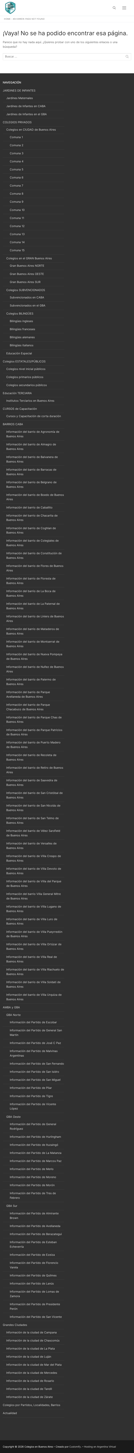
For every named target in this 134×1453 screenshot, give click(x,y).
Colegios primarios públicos (24, 377)
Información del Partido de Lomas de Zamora (34, 1294)
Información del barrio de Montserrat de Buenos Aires (32, 644)
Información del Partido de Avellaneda (35, 1226)
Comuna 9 (16, 201)
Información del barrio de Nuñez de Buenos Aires (35, 669)
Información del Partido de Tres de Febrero (33, 1195)
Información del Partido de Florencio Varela (34, 1265)
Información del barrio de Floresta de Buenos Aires (30, 581)
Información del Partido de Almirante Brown (34, 1216)
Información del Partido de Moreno (33, 1177)
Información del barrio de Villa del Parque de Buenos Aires (33, 883)
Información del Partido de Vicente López (33, 1106)
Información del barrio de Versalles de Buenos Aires (31, 846)
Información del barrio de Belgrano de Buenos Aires (31, 484)
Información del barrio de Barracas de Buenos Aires (31, 472)
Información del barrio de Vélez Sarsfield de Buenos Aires (33, 833)
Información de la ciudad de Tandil (29, 1389)
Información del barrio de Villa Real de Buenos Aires (31, 959)
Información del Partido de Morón (32, 1185)
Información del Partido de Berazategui (36, 1234)
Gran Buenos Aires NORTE (27, 265)
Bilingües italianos (21, 345)
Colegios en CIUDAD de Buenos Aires (31, 129)
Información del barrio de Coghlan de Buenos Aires (31, 530)
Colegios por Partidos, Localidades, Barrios (31, 1405)
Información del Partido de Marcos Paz (36, 1161)
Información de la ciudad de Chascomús (32, 1340)
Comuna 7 (16, 185)
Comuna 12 (17, 226)
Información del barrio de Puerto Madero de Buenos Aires (33, 745)
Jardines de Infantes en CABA (26, 106)
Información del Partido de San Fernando (37, 1063)
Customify (75, 1446)
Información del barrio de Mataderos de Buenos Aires (32, 631)
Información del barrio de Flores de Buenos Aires (34, 568)
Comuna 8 (16, 193)
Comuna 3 (16, 153)
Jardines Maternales (19, 98)
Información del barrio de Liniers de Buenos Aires (35, 619)
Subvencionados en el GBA (27, 305)
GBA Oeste (13, 1116)
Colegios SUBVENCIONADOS (25, 290)
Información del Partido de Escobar (33, 1022)
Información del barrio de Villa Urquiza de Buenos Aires (34, 997)
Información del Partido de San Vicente (36, 1317)
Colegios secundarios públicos (26, 385)
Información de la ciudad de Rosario (30, 1381)
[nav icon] (124, 8)
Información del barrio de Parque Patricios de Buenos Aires (34, 732)
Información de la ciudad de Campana (31, 1332)
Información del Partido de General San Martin (36, 1033)
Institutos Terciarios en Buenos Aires (30, 400)
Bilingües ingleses (21, 321)
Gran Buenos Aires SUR (25, 282)
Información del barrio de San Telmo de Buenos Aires (32, 820)
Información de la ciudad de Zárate (29, 1397)
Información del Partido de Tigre (31, 1096)
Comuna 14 (17, 242)
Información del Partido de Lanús (32, 1283)
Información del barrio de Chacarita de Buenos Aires (32, 518)
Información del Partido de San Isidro (34, 1071)
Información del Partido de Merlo (32, 1169)
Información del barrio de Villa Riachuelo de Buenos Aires (35, 972)
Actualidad (10, 1413)
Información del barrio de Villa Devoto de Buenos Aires (33, 871)
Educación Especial (19, 353)
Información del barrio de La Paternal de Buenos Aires (33, 606)
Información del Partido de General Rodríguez (33, 1126)
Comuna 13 (17, 234)
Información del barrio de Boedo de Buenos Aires (35, 497)
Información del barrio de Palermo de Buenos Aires (31, 682)
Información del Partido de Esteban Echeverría (33, 1244)
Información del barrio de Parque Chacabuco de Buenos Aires (28, 707)
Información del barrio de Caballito (29, 507)
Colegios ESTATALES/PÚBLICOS (24, 361)
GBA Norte (13, 1015)
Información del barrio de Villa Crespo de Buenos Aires (33, 858)
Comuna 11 (17, 218)
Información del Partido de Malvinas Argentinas (34, 1053)
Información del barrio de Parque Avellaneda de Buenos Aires (28, 694)
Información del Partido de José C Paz (35, 1043)
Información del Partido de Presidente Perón (35, 1306)
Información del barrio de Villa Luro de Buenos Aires (31, 921)
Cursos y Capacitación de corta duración (33, 416)
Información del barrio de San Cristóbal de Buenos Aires (34, 795)
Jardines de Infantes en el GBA (26, 114)
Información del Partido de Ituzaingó (34, 1145)
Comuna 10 (17, 210)
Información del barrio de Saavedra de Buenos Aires (31, 782)
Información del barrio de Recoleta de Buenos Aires (31, 757)
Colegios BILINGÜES (19, 313)
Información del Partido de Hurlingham (35, 1136)
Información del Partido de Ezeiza (32, 1254)
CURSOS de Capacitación (20, 408)
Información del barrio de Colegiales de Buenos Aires (32, 543)
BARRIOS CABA (13, 424)
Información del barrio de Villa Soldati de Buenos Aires (33, 984)
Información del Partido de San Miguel (35, 1079)
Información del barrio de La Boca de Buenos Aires (30, 593)
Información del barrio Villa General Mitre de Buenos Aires (33, 896)
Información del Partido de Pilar (31, 1088)
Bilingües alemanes (22, 337)
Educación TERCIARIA (17, 393)
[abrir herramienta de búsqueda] (114, 7)
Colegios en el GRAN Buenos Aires (29, 258)
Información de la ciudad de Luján (28, 1356)
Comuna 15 (17, 250)
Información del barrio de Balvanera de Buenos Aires (32, 459)
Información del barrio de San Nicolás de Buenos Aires (33, 808)
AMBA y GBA (11, 1007)
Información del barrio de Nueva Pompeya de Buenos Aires (34, 656)
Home (7, 19)
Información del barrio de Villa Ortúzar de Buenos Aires (33, 946)
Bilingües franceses (22, 329)
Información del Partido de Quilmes (33, 1275)
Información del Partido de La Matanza (35, 1153)
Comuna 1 (16, 137)
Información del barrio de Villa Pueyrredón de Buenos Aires (34, 934)
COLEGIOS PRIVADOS (17, 122)
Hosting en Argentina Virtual (100, 1446)
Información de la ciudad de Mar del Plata (34, 1364)
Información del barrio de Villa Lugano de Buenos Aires (33, 909)
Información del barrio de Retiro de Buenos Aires (34, 770)
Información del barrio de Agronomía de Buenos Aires (32, 434)
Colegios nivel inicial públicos (25, 369)
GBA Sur (11, 1206)
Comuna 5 (16, 169)
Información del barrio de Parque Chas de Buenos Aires (34, 720)
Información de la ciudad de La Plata (30, 1348)
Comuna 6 (16, 177)
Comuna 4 (16, 161)
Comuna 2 (16, 145)
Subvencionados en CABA (27, 297)
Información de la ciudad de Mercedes (31, 1372)
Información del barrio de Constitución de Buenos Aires (34, 555)
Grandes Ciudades (15, 1325)
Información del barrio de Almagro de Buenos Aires (31, 447)
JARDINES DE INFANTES (19, 90)
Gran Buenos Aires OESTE (27, 274)
